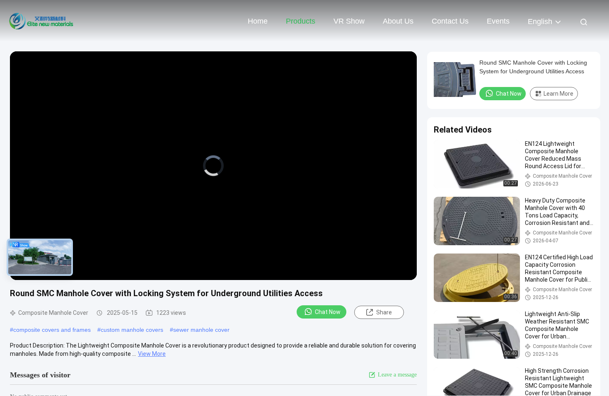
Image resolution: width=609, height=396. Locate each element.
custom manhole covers (132, 329)
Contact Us (450, 21)
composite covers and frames (52, 329)
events (498, 21)
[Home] (41, 20)
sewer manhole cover (201, 329)
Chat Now (328, 312)
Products (300, 21)
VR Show (349, 21)
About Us (398, 21)
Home (258, 21)
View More (152, 353)
